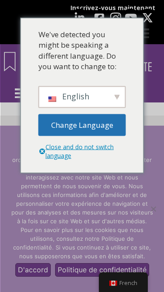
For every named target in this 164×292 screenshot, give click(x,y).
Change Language (82, 125)
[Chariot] (144, 33)
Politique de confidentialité (102, 269)
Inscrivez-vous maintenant (112, 8)
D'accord (33, 269)
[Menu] (20, 93)
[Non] (153, 208)
